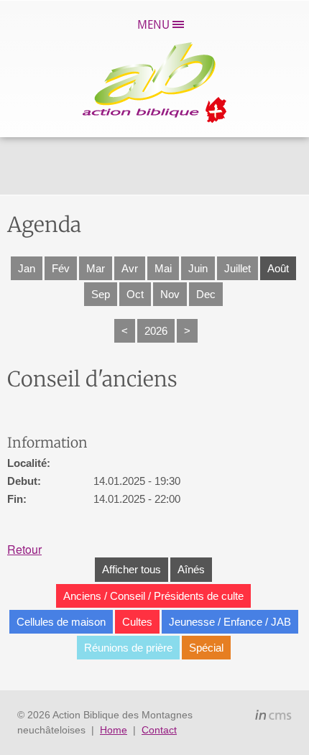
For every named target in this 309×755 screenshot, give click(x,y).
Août (278, 268)
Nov (170, 294)
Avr (129, 268)
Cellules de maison (61, 622)
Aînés (191, 569)
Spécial (206, 647)
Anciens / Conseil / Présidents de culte (153, 596)
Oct (135, 294)
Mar (95, 268)
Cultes (137, 622)
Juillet (237, 268)
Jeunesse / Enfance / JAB (230, 622)
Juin (198, 268)
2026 (155, 331)
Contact (159, 730)
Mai (163, 268)
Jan (26, 268)
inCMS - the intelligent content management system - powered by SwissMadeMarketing (273, 717)
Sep (100, 294)
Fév (61, 268)
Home (113, 730)
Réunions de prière (128, 647)
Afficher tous (131, 569)
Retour (24, 549)
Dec (206, 294)
